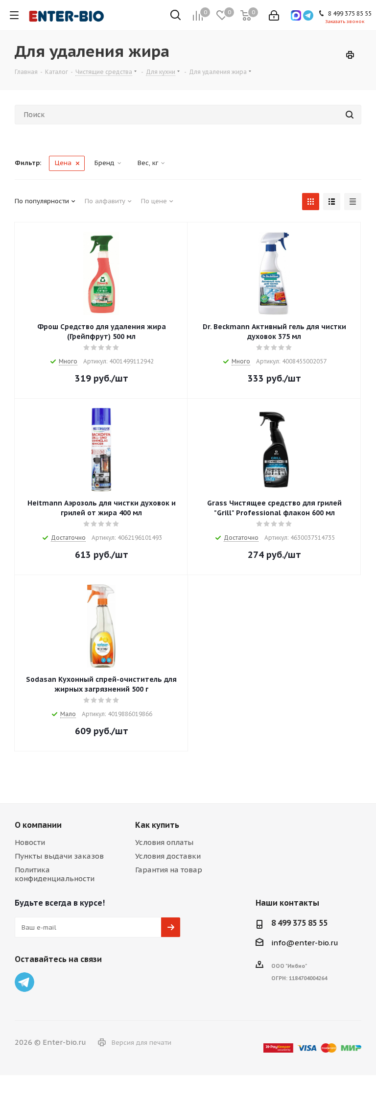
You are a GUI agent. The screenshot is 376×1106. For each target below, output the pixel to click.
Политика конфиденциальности (54, 874)
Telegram (24, 982)
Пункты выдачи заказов (59, 856)
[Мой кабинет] (274, 15)
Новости (30, 842)
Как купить (157, 825)
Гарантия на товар (168, 869)
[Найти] (349, 114)
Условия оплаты (164, 842)
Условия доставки (168, 856)
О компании (38, 825)
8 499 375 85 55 (299, 922)
